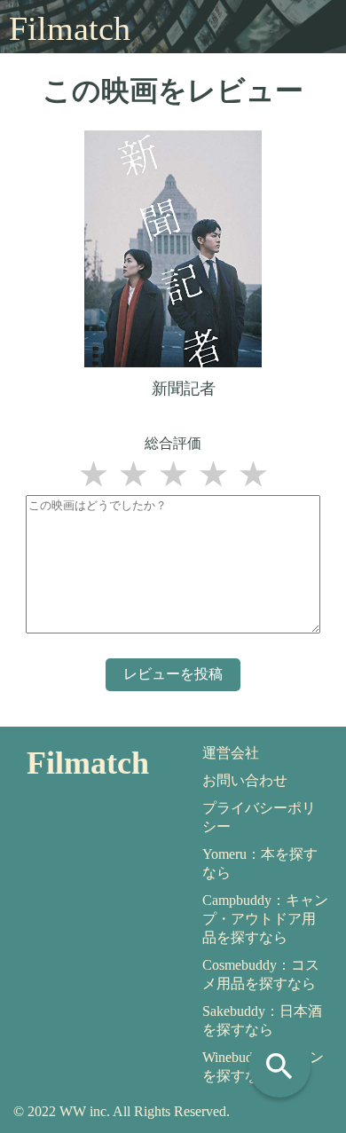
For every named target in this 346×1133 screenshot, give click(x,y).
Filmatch (69, 28)
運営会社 (230, 752)
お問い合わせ (244, 780)
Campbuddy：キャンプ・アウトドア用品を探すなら (265, 919)
